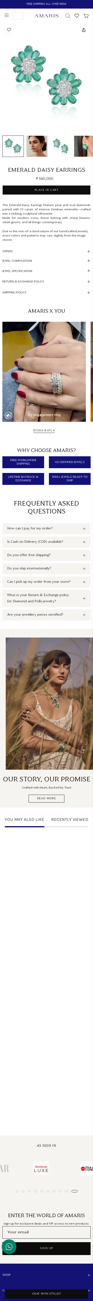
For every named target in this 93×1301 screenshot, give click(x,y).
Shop (6, 1275)
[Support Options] (9, 1246)
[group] (46, 4)
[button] (67, 16)
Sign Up (46, 1248)
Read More (46, 798)
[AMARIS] (46, 16)
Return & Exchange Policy (23, 281)
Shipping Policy (14, 292)
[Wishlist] (77, 15)
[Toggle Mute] (8, 415)
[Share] (83, 30)
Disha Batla (44, 430)
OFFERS (7, 251)
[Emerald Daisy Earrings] (13, 146)
